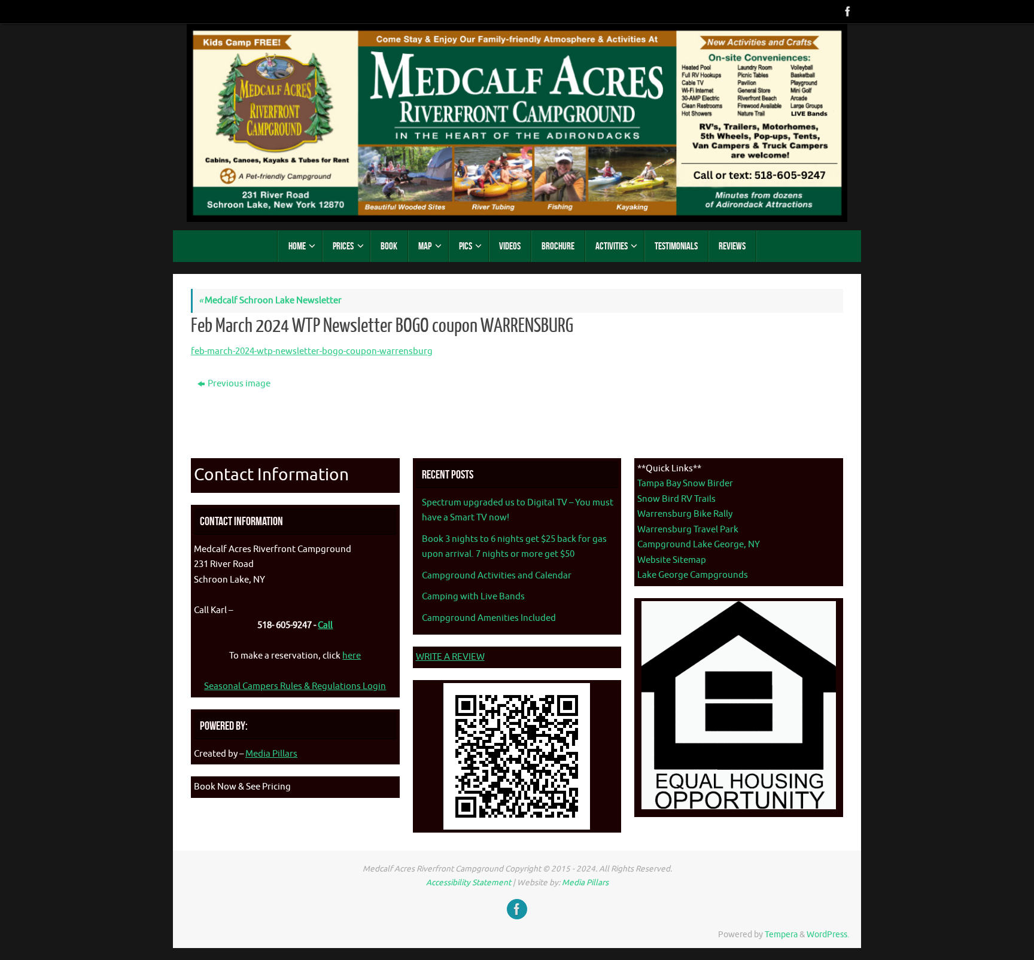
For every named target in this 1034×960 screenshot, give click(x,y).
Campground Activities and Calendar (496, 575)
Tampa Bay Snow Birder (685, 483)
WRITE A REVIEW (450, 657)
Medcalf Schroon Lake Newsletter (270, 300)
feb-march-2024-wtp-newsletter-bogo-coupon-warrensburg (312, 351)
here (351, 656)
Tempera (781, 934)
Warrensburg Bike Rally (684, 514)
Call (325, 625)
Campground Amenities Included (489, 618)
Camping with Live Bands (473, 596)
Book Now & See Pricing (242, 787)
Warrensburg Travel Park (687, 529)
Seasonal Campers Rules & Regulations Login (295, 686)
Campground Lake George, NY (698, 544)
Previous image (239, 383)
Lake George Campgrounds (692, 575)
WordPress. (828, 934)
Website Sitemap (671, 560)
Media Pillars (271, 754)
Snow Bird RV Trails (676, 499)
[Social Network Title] (846, 11)
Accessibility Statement (468, 882)
